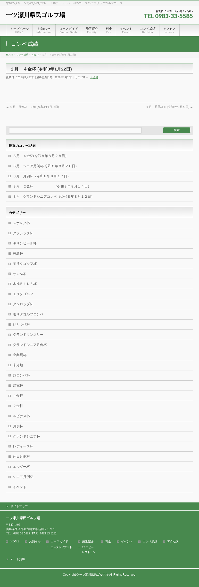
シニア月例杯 (23, 477)
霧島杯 (18, 253)
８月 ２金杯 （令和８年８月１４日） (52, 186)
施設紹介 (88, 541)
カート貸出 (17, 559)
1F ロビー (88, 547)
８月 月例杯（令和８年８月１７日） (42, 176)
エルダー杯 (21, 467)
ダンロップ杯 (23, 304)
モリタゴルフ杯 (25, 264)
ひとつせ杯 (21, 324)
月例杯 (18, 426)
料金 (108, 541)
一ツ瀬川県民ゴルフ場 (35, 15)
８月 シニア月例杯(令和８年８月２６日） (46, 166)
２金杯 (18, 406)
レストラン (88, 552)
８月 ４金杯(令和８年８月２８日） (40, 156)
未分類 (18, 365)
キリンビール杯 (25, 243)
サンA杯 (19, 274)
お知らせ (35, 541)
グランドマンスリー (28, 335)
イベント (19, 487)
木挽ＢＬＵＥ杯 (25, 284)
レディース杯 (23, 446)
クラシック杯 (23, 233)
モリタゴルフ (23, 294)
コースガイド (59, 541)
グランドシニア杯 (26, 436)
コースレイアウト (61, 547)
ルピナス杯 (21, 416)
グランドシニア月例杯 (30, 345)
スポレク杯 (21, 223)
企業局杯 (19, 355)
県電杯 (18, 385)
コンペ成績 (150, 541)
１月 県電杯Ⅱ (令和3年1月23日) (169, 107)
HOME (14, 541)
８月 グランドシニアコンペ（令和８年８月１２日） (53, 196)
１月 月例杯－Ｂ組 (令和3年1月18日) (32, 107)
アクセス (173, 541)
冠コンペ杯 (21, 375)
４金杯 (94, 77)
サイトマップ (19, 506)
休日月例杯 (21, 456)
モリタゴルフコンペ (28, 314)
